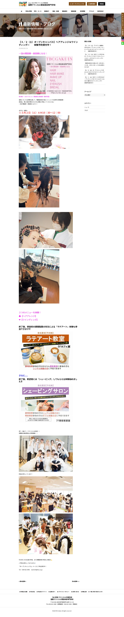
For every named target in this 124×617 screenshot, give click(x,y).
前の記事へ (23, 581)
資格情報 (82, 11)
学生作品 (32, 591)
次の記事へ (75, 581)
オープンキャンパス (78, 4)
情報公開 (84, 591)
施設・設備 (55, 11)
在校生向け (100, 11)
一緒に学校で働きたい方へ (96, 591)
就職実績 (73, 11)
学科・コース (37, 11)
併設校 (102, 4)
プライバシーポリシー (63, 591)
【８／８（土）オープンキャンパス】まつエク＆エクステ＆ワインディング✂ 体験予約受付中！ (94, 72)
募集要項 (64, 11)
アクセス (91, 11)
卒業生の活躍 (23, 591)
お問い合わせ (75, 591)
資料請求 (92, 4)
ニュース (86, 107)
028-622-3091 (68, 604)
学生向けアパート (42, 591)
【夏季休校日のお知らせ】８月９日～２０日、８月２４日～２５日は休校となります (94, 65)
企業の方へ (52, 591)
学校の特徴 (28, 11)
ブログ (86, 110)
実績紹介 (46, 11)
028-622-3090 (52, 604)
